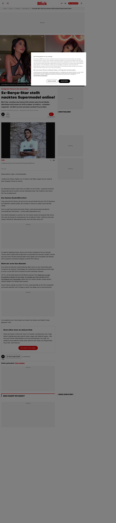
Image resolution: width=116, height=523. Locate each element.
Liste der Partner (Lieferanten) (40, 75)
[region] (58, 69)
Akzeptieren (64, 81)
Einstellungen (52, 81)
